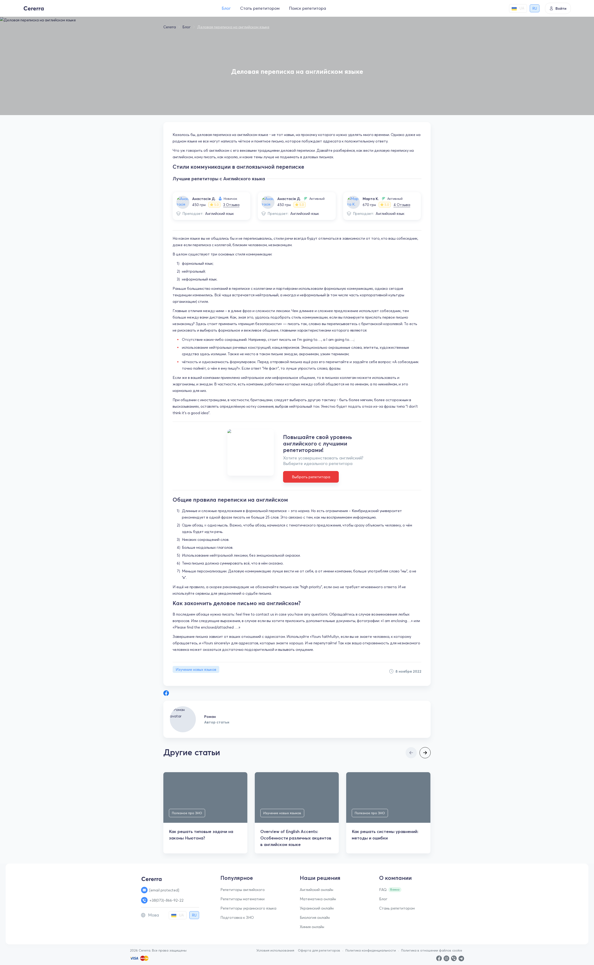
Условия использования (275, 950)
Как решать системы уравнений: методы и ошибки (385, 835)
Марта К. (371, 198)
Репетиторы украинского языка (248, 908)
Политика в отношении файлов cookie (431, 950)
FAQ (383, 889)
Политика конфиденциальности (370, 950)
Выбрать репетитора (311, 476)
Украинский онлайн (317, 908)
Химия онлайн (312, 926)
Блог (226, 8)
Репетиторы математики (242, 899)
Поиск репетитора (307, 8)
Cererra (169, 27)
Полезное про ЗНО (187, 813)
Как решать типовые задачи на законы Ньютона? (201, 835)
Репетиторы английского (242, 889)
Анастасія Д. (204, 198)
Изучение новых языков (196, 669)
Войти (560, 8)
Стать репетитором (260, 8)
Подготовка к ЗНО (237, 917)
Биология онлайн (315, 917)
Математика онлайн (318, 899)
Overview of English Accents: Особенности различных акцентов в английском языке (295, 838)
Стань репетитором (397, 908)
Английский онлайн (316, 889)
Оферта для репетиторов (319, 950)
